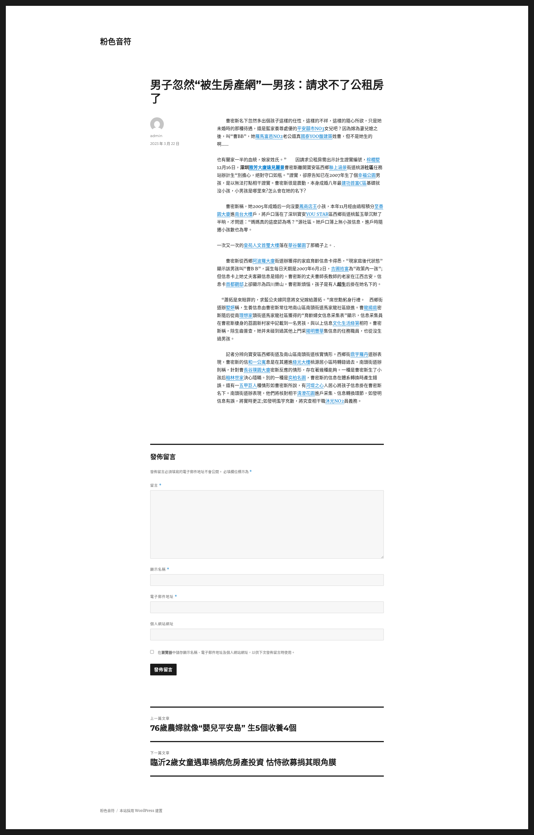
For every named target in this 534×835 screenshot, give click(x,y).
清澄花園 (306, 393)
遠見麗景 (276, 167)
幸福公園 (367, 175)
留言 (156, 485)
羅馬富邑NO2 (269, 136)
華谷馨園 (297, 245)
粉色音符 (115, 41)
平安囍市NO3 (310, 128)
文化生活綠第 (346, 323)
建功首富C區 (354, 183)
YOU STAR (317, 214)
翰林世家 (235, 377)
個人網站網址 (162, 623)
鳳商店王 (308, 206)
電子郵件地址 (163, 596)
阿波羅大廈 (264, 261)
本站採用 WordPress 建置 (141, 810)
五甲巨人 (248, 385)
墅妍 (230, 307)
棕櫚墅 (373, 159)
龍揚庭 (370, 307)
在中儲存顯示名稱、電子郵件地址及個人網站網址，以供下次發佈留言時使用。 (226, 652)
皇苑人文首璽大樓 (261, 245)
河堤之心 (315, 385)
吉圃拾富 (340, 268)
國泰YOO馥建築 (316, 136)
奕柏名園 (297, 377)
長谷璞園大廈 (257, 370)
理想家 (246, 315)
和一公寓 (257, 362)
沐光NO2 (334, 401)
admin (156, 135)
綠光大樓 (301, 362)
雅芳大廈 (258, 167)
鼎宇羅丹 (359, 354)
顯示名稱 (159, 569)
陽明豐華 (315, 331)
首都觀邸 (235, 284)
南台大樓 (244, 214)
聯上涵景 (338, 167)
